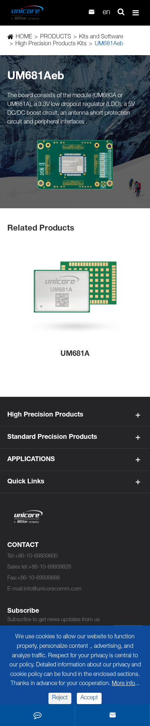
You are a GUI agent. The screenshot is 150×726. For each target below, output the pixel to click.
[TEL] (37, 715)
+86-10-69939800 (36, 556)
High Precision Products (45, 415)
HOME (24, 37)
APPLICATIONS (31, 459)
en (106, 12)
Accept (89, 698)
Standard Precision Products (52, 437)
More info (123, 684)
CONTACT (23, 545)
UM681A (75, 354)
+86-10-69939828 (49, 567)
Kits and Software (101, 37)
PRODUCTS (55, 37)
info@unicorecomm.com (53, 589)
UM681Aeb (109, 44)
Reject (60, 698)
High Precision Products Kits (51, 44)
